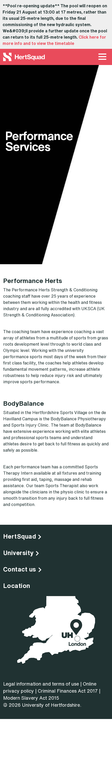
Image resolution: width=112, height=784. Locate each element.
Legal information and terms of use (41, 683)
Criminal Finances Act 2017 (68, 690)
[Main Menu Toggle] (102, 56)
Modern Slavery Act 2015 (31, 697)
